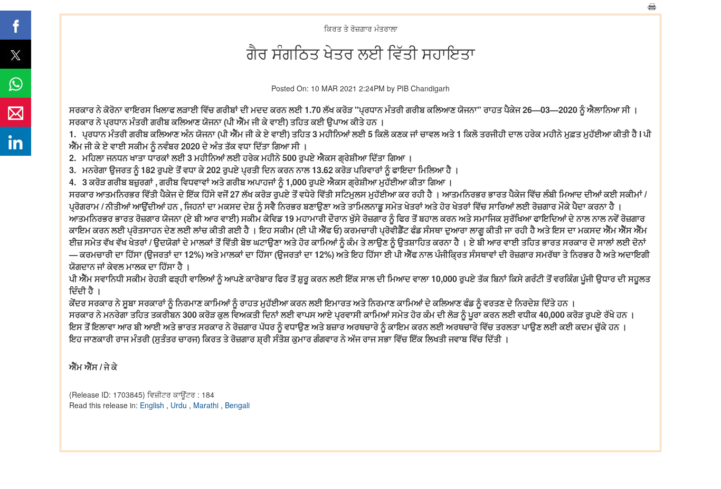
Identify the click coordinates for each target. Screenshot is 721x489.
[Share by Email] (15, 112)
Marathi (207, 405)
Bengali (237, 405)
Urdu (179, 405)
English (153, 405)
